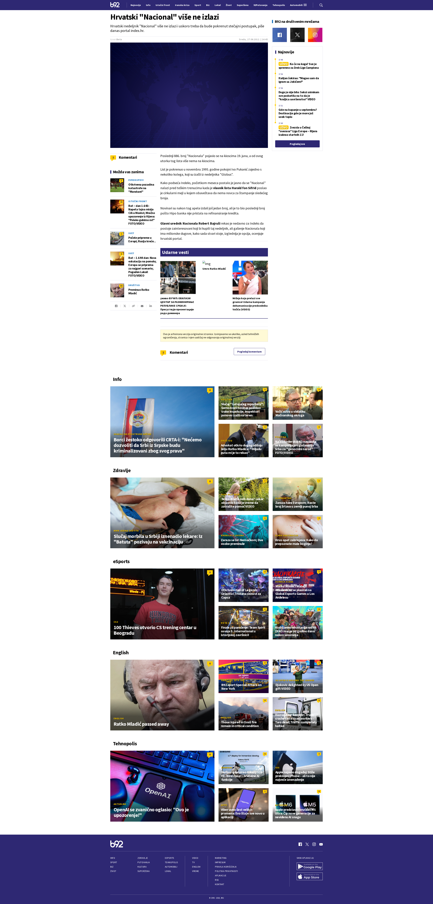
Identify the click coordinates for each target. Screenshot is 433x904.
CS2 (116, 621)
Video (195, 858)
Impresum (220, 862)
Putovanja (144, 862)
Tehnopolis (171, 862)
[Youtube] (321, 844)
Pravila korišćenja (226, 866)
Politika (226, 399)
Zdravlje (143, 858)
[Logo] (115, 5)
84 (121, 286)
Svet (131, 233)
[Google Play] (310, 866)
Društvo (134, 285)
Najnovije (136, 5)
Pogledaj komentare (249, 351)
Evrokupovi (136, 180)
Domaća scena (284, 581)
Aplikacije (220, 875)
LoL (223, 585)
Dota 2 (225, 622)
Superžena (144, 871)
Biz (112, 866)
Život (113, 871)
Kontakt (219, 884)
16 (121, 202)
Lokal (168, 871)
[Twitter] (297, 35)
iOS (277, 767)
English (119, 718)
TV (193, 862)
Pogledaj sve (297, 144)
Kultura (142, 866)
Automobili (171, 866)
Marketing (221, 858)
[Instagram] (315, 35)
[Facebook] (279, 35)
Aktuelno (120, 804)
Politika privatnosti (226, 871)
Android (226, 767)
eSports (169, 858)
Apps (224, 805)
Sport (113, 862)
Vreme (195, 871)
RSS (217, 880)
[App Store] (310, 877)
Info (112, 858)
